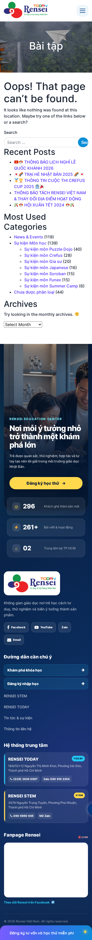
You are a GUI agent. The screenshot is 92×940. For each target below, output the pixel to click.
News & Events (28, 236)
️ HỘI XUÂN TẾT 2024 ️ (44, 204)
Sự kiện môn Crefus (43, 255)
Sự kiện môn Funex (42, 279)
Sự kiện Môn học (30, 243)
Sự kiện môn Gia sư (43, 261)
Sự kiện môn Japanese (46, 267)
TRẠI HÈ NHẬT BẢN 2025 (48, 174)
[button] (82, 10)
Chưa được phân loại (34, 292)
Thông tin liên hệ (17, 729)
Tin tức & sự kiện (18, 718)
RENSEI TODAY (16, 707)
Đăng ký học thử (46, 483)
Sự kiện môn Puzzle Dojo (48, 249)
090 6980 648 (23, 816)
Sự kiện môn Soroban (45, 273)
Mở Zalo (44, 816)
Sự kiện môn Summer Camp (51, 285)
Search (10, 132)
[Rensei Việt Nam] (26, 10)
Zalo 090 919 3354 (56, 779)
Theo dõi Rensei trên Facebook (27, 902)
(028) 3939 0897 (25, 779)
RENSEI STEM (15, 696)
